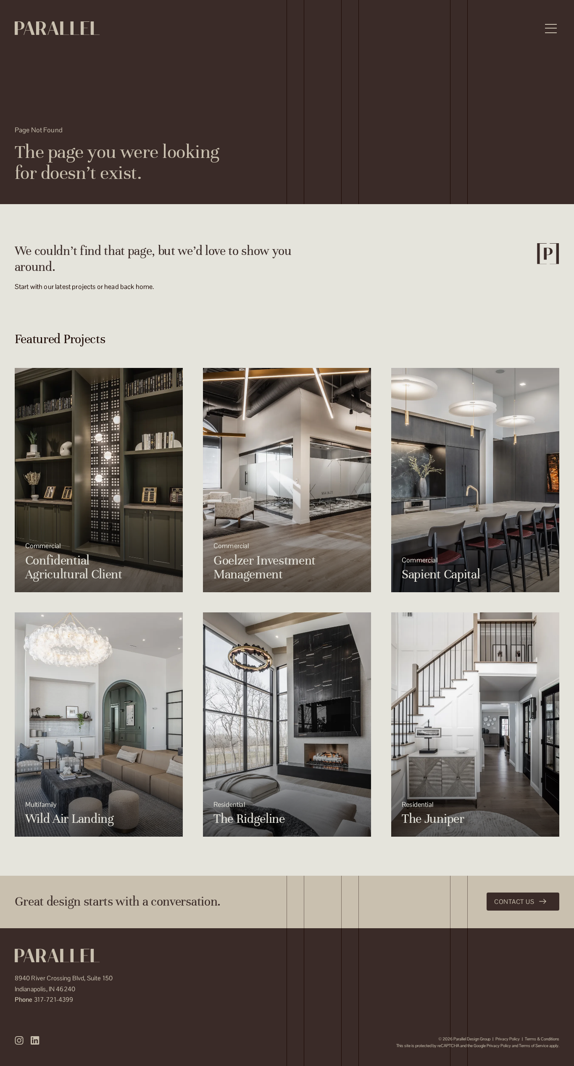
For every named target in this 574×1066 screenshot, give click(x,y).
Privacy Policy (507, 1039)
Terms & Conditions (542, 1039)
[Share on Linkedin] (34, 1040)
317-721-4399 (44, 999)
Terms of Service (533, 1045)
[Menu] (550, 28)
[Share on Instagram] (19, 1040)
